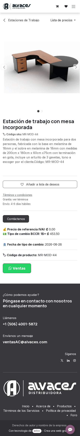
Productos (64, 406)
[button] (63, 20)
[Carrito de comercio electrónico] (57, 6)
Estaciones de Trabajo (23, 20)
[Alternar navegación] (73, 6)
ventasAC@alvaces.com (25, 341)
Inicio (25, 406)
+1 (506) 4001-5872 (20, 323)
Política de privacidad (61, 410)
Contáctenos (16, 219)
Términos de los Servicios (21, 410)
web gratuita (63, 430)
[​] (62, 360)
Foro (74, 415)
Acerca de (43, 406)
